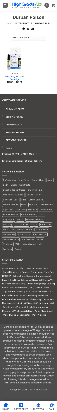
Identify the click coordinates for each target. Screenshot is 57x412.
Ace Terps (24, 180)
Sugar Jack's (24, 234)
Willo (18, 244)
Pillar (5, 229)
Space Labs (9, 234)
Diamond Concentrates (38, 276)
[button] (5, 5)
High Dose (8, 209)
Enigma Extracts (10, 204)
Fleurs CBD (37, 280)
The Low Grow (40, 234)
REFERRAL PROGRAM (16, 132)
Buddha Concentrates (14, 190)
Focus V (33, 204)
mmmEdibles (21, 224)
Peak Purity (45, 224)
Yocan (18, 249)
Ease (23, 199)
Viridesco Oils (21, 311)
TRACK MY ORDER (15, 109)
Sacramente (41, 229)
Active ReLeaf (9, 268)
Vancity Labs (28, 239)
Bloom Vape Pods (40, 272)
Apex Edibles (38, 180)
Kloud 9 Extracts (10, 214)
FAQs (9, 147)
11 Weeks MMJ (9, 180)
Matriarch (7, 299)
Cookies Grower (34, 194)
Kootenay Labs (28, 214)
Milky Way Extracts (34, 219)
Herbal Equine (42, 287)
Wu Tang (7, 249)
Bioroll (6, 272)
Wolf (41, 244)
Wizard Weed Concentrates (16, 314)
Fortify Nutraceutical (29, 283)
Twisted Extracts (11, 239)
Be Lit (5, 185)
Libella (20, 219)
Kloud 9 (15, 295)
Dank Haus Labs (11, 199)
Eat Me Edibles (36, 199)
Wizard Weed (29, 244)
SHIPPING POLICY (14, 116)
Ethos (23, 204)
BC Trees (26, 268)
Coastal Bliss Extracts (13, 194)
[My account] (46, 5)
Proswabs (8, 303)
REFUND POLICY (14, 124)
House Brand (46, 209)
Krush (41, 214)
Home (9, 23)
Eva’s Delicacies (23, 280)
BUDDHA (7, 276)
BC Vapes (37, 268)
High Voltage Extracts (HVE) (16, 291)
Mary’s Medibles (40, 295)
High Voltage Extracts (26, 209)
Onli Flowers (48, 299)
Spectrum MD (46, 303)
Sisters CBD (32, 303)
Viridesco (8, 244)
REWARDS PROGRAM (16, 140)
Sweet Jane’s (9, 307)
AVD (19, 268)
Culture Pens (19, 276)
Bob (52, 272)
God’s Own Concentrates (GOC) (18, 287)
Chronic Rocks (35, 190)
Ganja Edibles (46, 204)
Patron (34, 224)
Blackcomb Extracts (20, 185)
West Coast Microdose (40, 311)
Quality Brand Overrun (22, 229)
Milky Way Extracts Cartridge (14, 78)
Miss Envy (7, 224)
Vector (40, 239)
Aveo (50, 180)
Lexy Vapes (8, 219)
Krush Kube (25, 295)
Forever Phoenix (10, 283)
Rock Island (20, 303)
